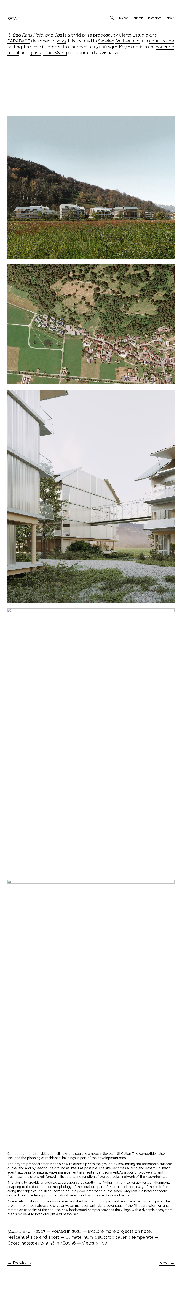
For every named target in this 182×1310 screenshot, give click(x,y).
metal (13, 52)
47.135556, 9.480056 (55, 1243)
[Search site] (112, 18)
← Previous (19, 1262)
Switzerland (127, 40)
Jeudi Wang (55, 52)
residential (18, 1237)
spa (34, 1237)
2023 (61, 40)
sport (53, 1237)
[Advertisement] (91, 89)
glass (35, 52)
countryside (161, 40)
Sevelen (106, 40)
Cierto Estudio (133, 35)
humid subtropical (102, 1237)
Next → (167, 1262)
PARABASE (18, 40)
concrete (165, 46)
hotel (146, 1231)
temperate (142, 1237)
